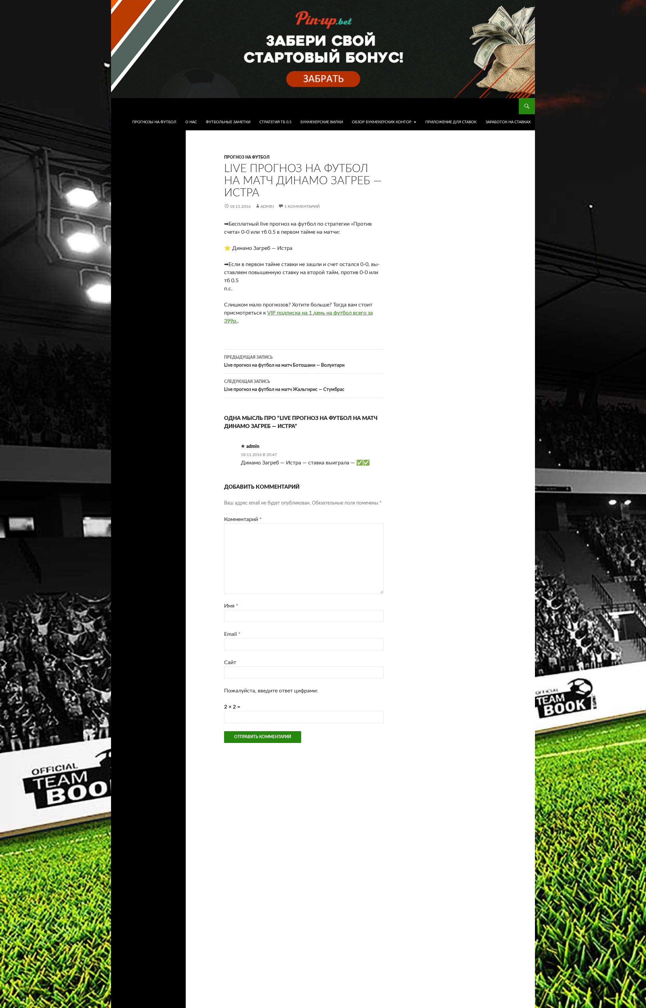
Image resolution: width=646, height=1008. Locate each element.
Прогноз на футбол (247, 157)
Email (232, 634)
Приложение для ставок (450, 122)
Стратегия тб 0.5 (275, 122)
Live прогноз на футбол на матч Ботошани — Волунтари (284, 361)
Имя (231, 606)
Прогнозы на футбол (154, 122)
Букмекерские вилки (321, 122)
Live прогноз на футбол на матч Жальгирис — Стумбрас (284, 386)
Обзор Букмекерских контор (381, 122)
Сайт (230, 662)
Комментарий (243, 519)
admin (267, 206)
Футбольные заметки (228, 122)
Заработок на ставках (508, 122)
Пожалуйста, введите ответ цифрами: (271, 690)
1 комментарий (302, 206)
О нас (191, 122)
